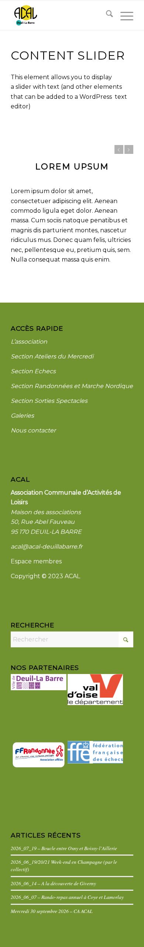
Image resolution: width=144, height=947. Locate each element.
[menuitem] (106, 15)
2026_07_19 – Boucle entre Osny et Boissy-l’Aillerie (64, 848)
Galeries (22, 415)
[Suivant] (128, 149)
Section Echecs (33, 371)
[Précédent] (118, 149)
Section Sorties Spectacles (49, 400)
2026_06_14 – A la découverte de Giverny (53, 883)
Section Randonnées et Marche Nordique (72, 386)
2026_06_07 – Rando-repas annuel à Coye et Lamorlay (67, 896)
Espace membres (36, 561)
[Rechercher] (106, 15)
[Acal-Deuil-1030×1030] (60, 15)
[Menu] (123, 15)
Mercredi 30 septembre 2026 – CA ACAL (52, 910)
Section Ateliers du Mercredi (52, 356)
